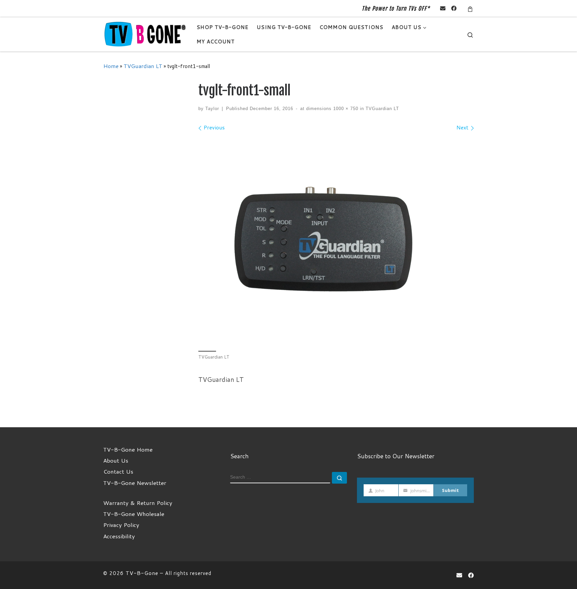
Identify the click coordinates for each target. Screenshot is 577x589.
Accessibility (119, 536)
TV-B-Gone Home (128, 449)
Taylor (212, 108)
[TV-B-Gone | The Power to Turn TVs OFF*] (145, 34)
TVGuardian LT (143, 66)
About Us (115, 460)
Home (111, 66)
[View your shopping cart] (470, 8)
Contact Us (118, 471)
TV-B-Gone (142, 573)
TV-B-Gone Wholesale (133, 513)
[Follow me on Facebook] (453, 8)
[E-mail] (442, 8)
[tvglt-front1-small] (336, 240)
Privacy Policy (121, 524)
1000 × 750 (345, 108)
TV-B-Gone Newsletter (134, 482)
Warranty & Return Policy (137, 502)
